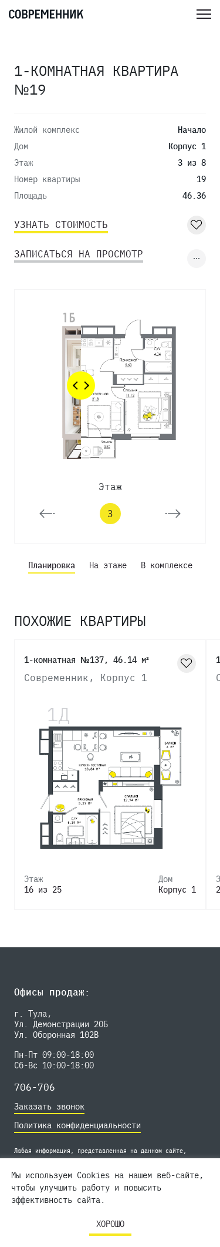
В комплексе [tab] (166, 565)
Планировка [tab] (51, 565)
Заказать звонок (49, 1106)
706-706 (34, 1087)
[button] (47, 514)
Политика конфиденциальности (77, 1125)
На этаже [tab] (108, 565)
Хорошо (110, 1224)
